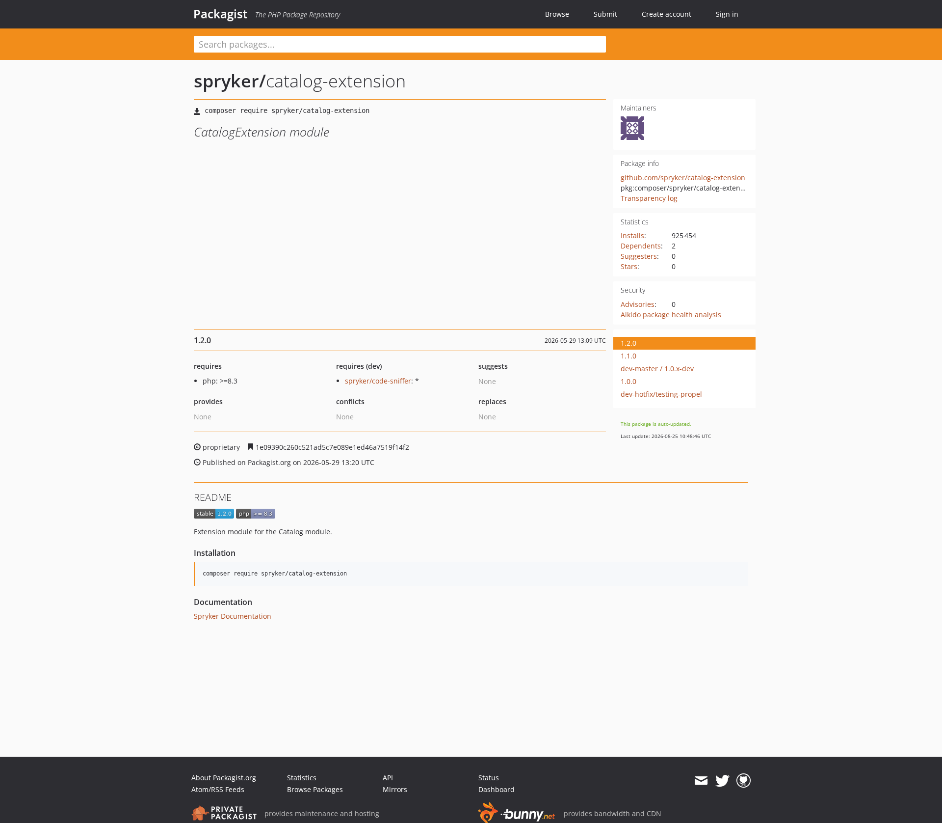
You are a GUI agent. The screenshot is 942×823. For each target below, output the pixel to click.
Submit (605, 14)
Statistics (301, 777)
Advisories (637, 304)
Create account (666, 14)
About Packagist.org (223, 777)
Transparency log (649, 198)
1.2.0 (628, 343)
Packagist (220, 14)
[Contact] (701, 781)
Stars (629, 266)
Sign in (727, 14)
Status (488, 777)
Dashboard (496, 789)
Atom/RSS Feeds (217, 789)
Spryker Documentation (232, 616)
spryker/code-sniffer (378, 380)
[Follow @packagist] (722, 781)
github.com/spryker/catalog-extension (683, 177)
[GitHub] (743, 781)
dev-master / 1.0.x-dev (657, 368)
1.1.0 (628, 355)
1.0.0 (628, 381)
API (388, 777)
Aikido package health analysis (671, 314)
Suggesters (639, 256)
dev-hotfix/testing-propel (661, 394)
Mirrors (395, 789)
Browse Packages (315, 789)
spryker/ (230, 81)
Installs (632, 235)
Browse (557, 14)
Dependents (641, 245)
